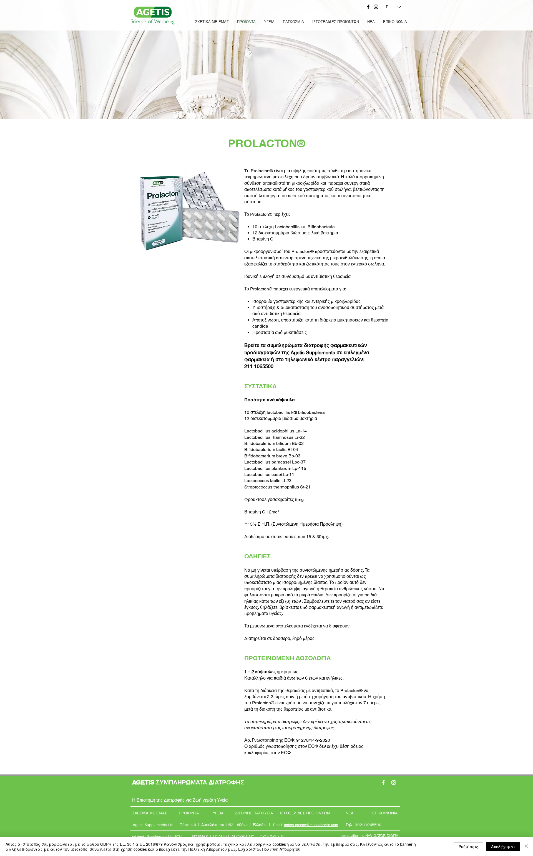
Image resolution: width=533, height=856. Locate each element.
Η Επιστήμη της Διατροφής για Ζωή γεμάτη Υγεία (180, 800)
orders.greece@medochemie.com (311, 825)
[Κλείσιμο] (526, 847)
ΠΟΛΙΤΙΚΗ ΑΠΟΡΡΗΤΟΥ (233, 836)
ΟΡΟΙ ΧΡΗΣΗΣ (272, 836)
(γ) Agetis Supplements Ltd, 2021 (157, 837)
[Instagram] (376, 7)
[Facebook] (368, 7)
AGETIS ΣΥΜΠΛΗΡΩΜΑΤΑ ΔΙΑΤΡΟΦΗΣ (188, 782)
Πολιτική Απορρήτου (281, 849)
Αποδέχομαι (503, 846)
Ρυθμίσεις (468, 846)
